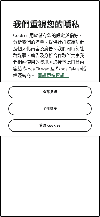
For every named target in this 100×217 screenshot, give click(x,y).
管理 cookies (50, 125)
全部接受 (50, 109)
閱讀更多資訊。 (53, 75)
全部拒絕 (50, 92)
